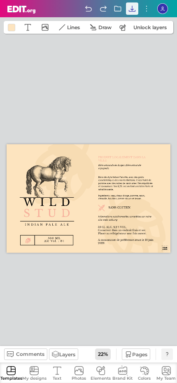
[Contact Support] (167, 354)
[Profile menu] (163, 9)
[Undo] (88, 8)
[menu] (146, 9)
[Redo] (103, 8)
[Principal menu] (21, 10)
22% (103, 354)
